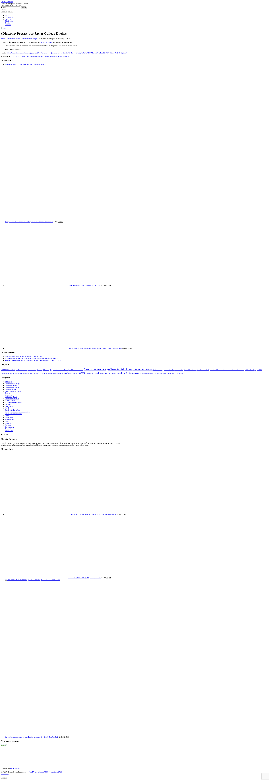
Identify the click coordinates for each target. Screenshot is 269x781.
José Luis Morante (238, 370)
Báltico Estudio (15, 768)
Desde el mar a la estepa (13, 391)
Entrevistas (172, 370)
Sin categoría (9, 427)
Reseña (124, 373)
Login (3, 9)
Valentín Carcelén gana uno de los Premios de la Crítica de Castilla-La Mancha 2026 (33, 360)
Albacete (4, 370)
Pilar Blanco (73, 373)
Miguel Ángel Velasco (28, 373)
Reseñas (66, 56)
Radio (7, 421)
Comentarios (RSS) (55, 772)
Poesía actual (89, 373)
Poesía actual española (12, 410)
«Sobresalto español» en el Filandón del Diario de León (23, 357)
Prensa (96, 373)
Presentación (104, 373)
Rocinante (8, 425)
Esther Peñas (179, 370)
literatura (15, 373)
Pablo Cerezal (55, 373)
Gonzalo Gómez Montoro (190, 370)
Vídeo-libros (9, 431)
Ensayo (7, 393)
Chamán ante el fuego (29, 39)
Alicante (20, 370)
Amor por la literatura (29, 370)
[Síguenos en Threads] (4, 745)
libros (10, 373)
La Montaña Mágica (250, 370)
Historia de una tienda (203, 370)
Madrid (19, 373)
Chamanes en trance (77, 370)
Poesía (60, 56)
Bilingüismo (46, 370)
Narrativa (42, 373)
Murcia (36, 373)
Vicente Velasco (171, 373)
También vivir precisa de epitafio (145, 373)
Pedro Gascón (64, 373)
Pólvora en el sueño (116, 373)
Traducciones (9, 429)
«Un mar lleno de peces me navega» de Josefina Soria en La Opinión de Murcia (31, 358)
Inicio (3, 39)
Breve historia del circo (58, 370)
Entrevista (166, 370)
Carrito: (7, 12)
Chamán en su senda (143, 369)
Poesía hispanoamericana (13, 414)
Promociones (9, 419)
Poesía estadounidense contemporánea (17, 412)
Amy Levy (40, 370)
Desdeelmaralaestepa (158, 370)
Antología (8, 382)
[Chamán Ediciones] (3, 28)
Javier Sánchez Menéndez (224, 370)
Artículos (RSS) (43, 772)
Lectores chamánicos (50, 56)
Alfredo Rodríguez (13, 370)
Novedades (49, 373)
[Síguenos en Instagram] (6, 745)
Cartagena (67, 370)
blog (51, 370)
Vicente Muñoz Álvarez (160, 373)
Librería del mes (10, 400)
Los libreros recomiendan (13, 402)
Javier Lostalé (213, 370)
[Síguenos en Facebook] (2, 745)
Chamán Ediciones (7, 2)
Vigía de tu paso (180, 373)
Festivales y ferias (11, 397)
